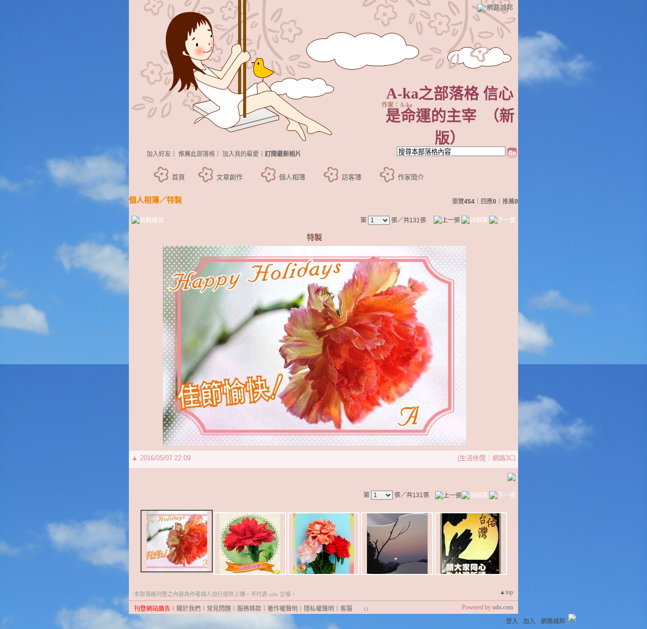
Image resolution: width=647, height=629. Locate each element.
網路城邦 (500, 7)
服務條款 (249, 608)
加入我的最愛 (240, 154)
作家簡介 (411, 177)
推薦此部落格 (196, 154)
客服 (346, 608)
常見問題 (219, 608)
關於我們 (188, 608)
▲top (506, 592)
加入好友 (159, 154)
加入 (529, 621)
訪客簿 (351, 177)
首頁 (178, 177)
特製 (174, 200)
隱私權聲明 (319, 608)
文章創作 (229, 177)
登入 (512, 621)
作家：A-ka (397, 105)
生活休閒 (472, 458)
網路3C (503, 458)
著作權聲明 (282, 608)
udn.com (502, 607)
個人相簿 (292, 177)
